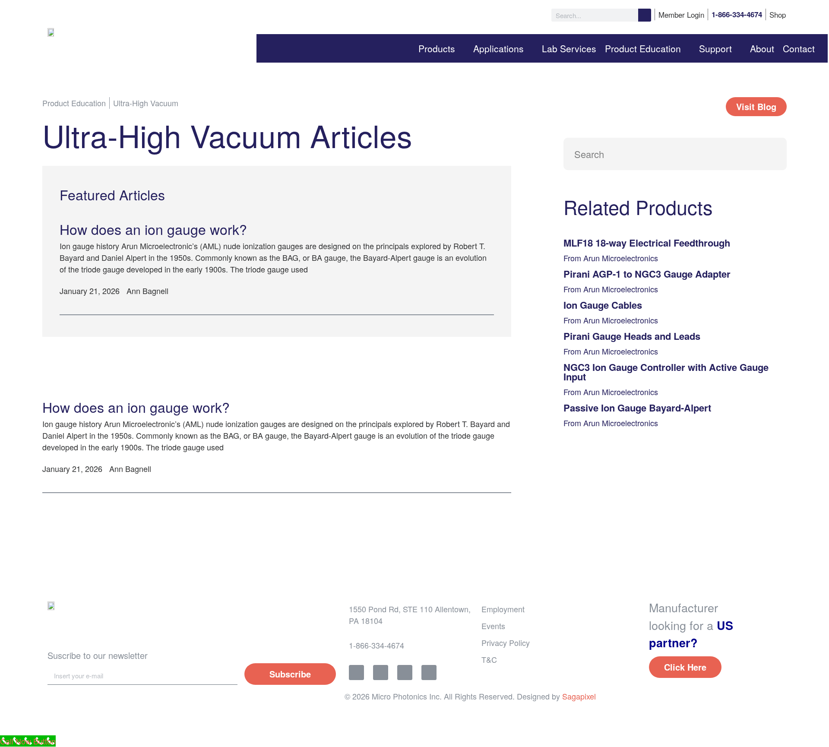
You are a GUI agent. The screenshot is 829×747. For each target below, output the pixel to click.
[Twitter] (380, 672)
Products (436, 48)
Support (715, 48)
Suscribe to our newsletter (97, 655)
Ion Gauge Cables (602, 305)
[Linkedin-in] (404, 672)
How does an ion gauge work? (153, 229)
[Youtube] (429, 672)
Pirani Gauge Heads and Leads (631, 336)
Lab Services (569, 48)
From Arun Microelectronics (610, 257)
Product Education (643, 48)
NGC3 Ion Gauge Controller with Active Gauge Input (666, 371)
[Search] (644, 15)
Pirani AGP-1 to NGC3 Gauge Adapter (647, 274)
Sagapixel (579, 696)
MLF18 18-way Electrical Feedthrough (646, 243)
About (762, 48)
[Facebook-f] (356, 672)
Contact (799, 48)
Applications (498, 48)
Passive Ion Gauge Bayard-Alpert (637, 408)
